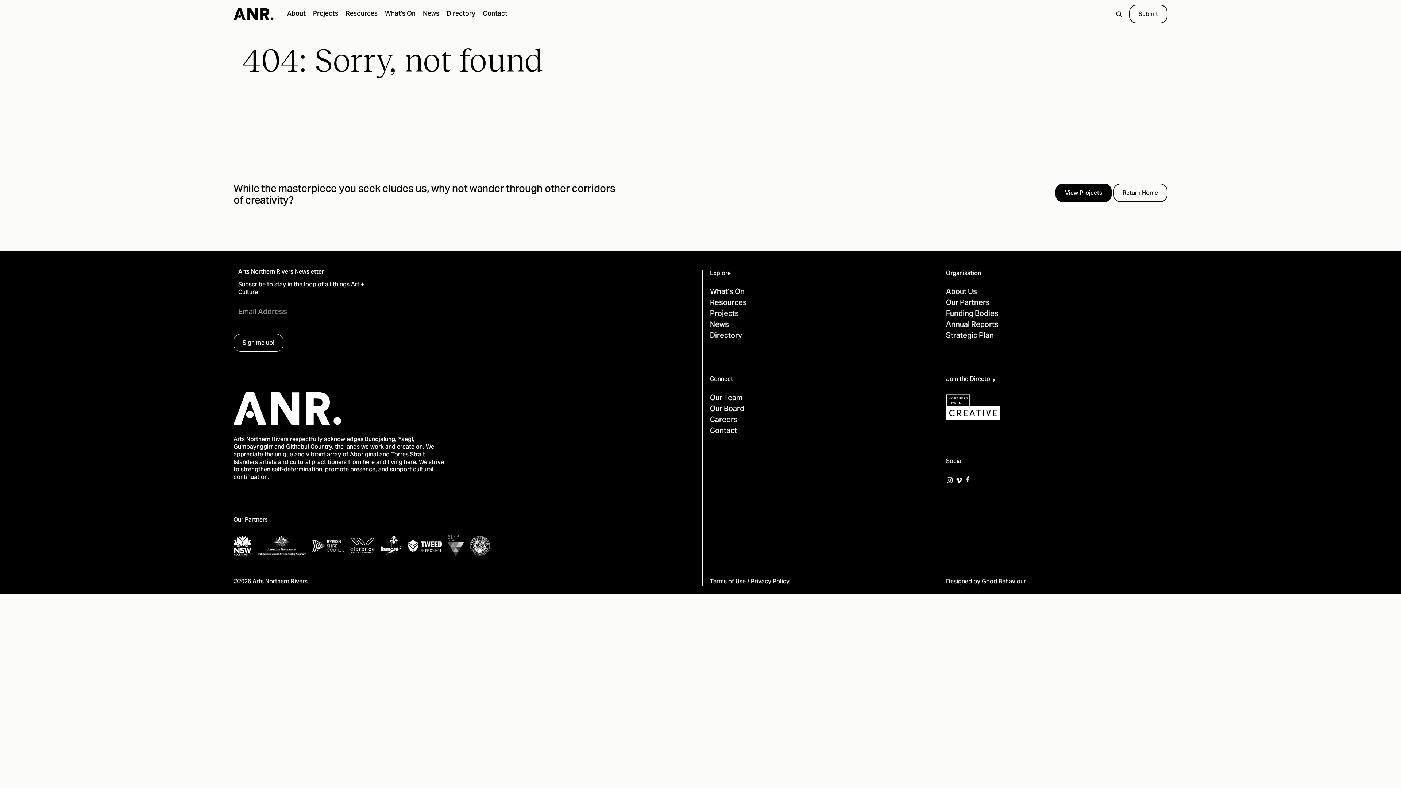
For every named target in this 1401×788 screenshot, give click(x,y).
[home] (254, 14)
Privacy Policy (770, 582)
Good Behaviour (1004, 582)
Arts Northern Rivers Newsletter (281, 272)
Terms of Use (728, 582)
